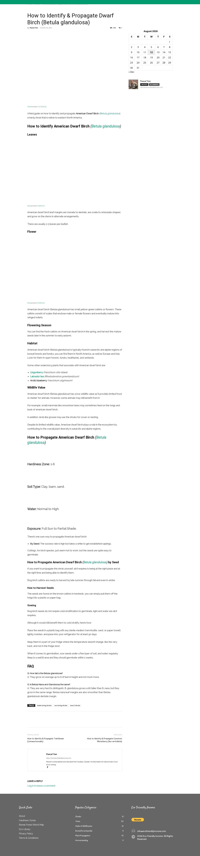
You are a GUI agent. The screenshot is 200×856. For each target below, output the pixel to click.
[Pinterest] (36, 34)
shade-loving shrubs (44, 705)
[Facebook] (30, 34)
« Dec (131, 71)
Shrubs (31, 8)
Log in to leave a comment (41, 785)
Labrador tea (37, 376)
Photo (29, 106)
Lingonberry (36, 372)
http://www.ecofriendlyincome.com (58, 758)
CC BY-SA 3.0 (42, 106)
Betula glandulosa (109, 113)
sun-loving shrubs (60, 705)
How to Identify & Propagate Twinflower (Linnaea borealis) (45, 740)
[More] (49, 34)
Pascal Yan (34, 28)
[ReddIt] (42, 34)
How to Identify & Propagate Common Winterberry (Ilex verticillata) (104, 740)
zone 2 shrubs (75, 705)
